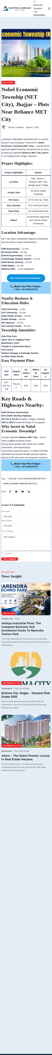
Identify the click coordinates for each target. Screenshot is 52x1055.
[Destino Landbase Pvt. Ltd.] (17, 8)
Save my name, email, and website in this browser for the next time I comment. (27, 552)
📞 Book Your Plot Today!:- (26, 286)
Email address (6, 521)
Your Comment (7, 531)
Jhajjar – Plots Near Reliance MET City (27, 479)
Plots (17, 619)
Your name (5, 511)
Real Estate (8, 82)
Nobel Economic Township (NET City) (20, 483)
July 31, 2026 (8, 613)
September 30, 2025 (11, 683)
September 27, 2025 (11, 746)
